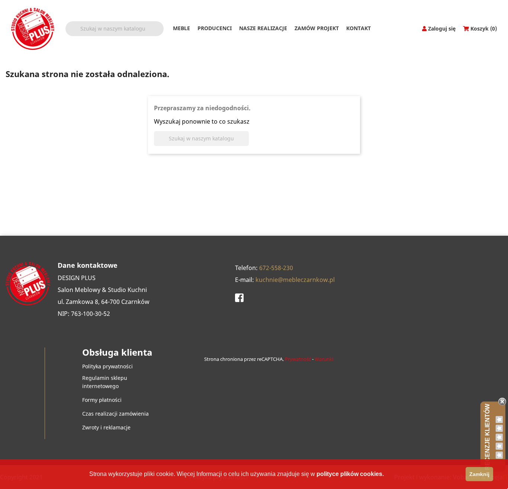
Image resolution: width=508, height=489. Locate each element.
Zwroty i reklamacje (106, 427)
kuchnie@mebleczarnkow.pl (295, 280)
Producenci (214, 28)
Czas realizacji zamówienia (115, 413)
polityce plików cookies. (350, 474)
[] (160, 33)
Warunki (324, 359)
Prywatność (298, 359)
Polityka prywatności (107, 366)
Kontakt (358, 28)
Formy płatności (102, 399)
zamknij (479, 474)
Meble (181, 28)
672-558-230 (276, 268)
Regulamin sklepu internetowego (104, 382)
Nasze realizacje (263, 28)
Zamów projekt (317, 28)
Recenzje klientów (487, 437)
